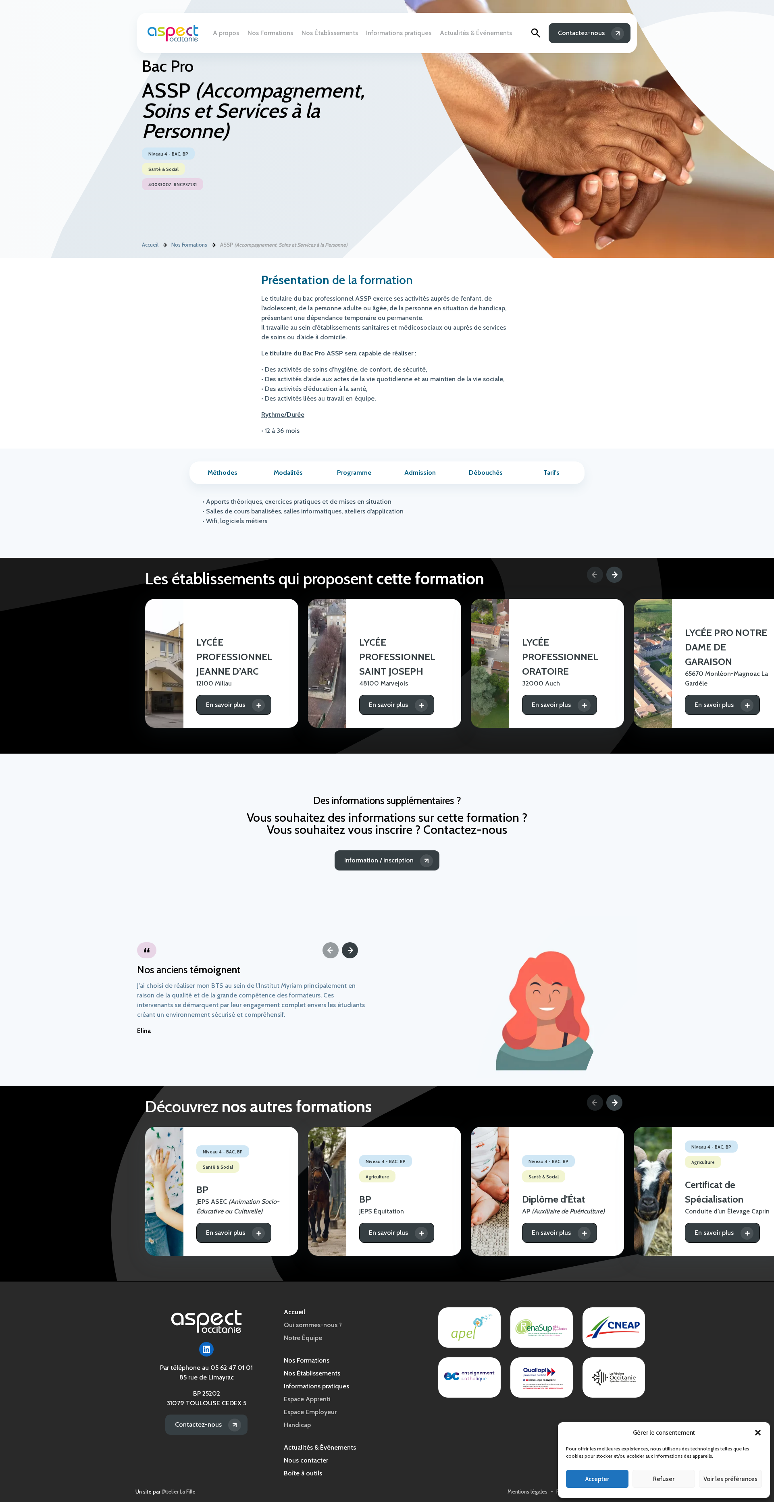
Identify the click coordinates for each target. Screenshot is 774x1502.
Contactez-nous (581, 33)
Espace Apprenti (307, 1399)
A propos (226, 33)
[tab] (222, 472)
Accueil (150, 245)
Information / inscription (379, 860)
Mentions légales (527, 1492)
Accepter (597, 1479)
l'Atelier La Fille (179, 1492)
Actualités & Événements (476, 33)
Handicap (297, 1425)
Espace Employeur (310, 1412)
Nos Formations (270, 33)
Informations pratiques (398, 33)
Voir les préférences (730, 1479)
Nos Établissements (330, 33)
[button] (758, 1433)
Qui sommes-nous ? (313, 1325)
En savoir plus (225, 704)
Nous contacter (306, 1460)
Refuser (663, 1479)
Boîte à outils (303, 1473)
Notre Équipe (303, 1338)
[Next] (614, 575)
